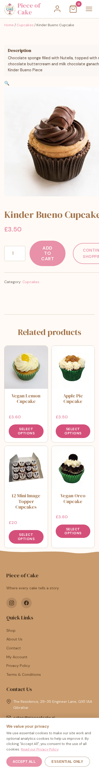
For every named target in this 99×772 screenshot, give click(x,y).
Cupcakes (25, 25)
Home (9, 25)
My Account (16, 657)
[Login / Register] (57, 9)
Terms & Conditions (23, 674)
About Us (14, 639)
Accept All (24, 762)
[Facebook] (26, 603)
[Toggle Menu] (89, 9)
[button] (7, 83)
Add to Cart (47, 253)
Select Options (26, 431)
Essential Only (67, 762)
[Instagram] (11, 603)
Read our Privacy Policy (40, 749)
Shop (11, 630)
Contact (13, 648)
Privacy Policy (18, 665)
